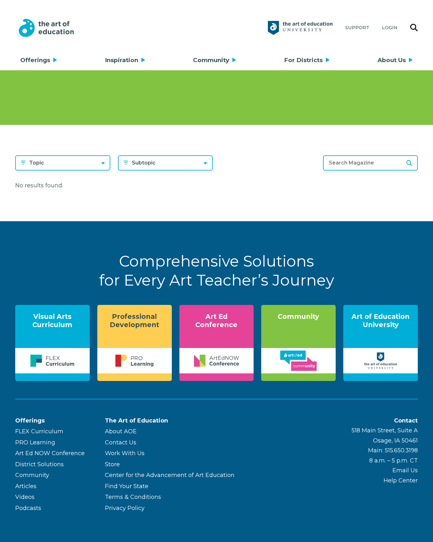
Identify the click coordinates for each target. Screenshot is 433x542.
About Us (392, 60)
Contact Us (120, 442)
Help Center (401, 480)
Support (357, 27)
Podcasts (28, 508)
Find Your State (126, 486)
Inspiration (121, 60)
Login (389, 27)
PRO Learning (35, 442)
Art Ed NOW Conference (50, 453)
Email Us (405, 470)
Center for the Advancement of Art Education (170, 475)
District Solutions (39, 464)
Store (112, 464)
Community (211, 60)
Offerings (35, 60)
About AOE (121, 431)
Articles (25, 486)
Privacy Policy (125, 508)
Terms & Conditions (133, 497)
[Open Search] (414, 27)
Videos (25, 497)
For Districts (303, 60)
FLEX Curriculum (39, 431)
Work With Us (125, 453)
